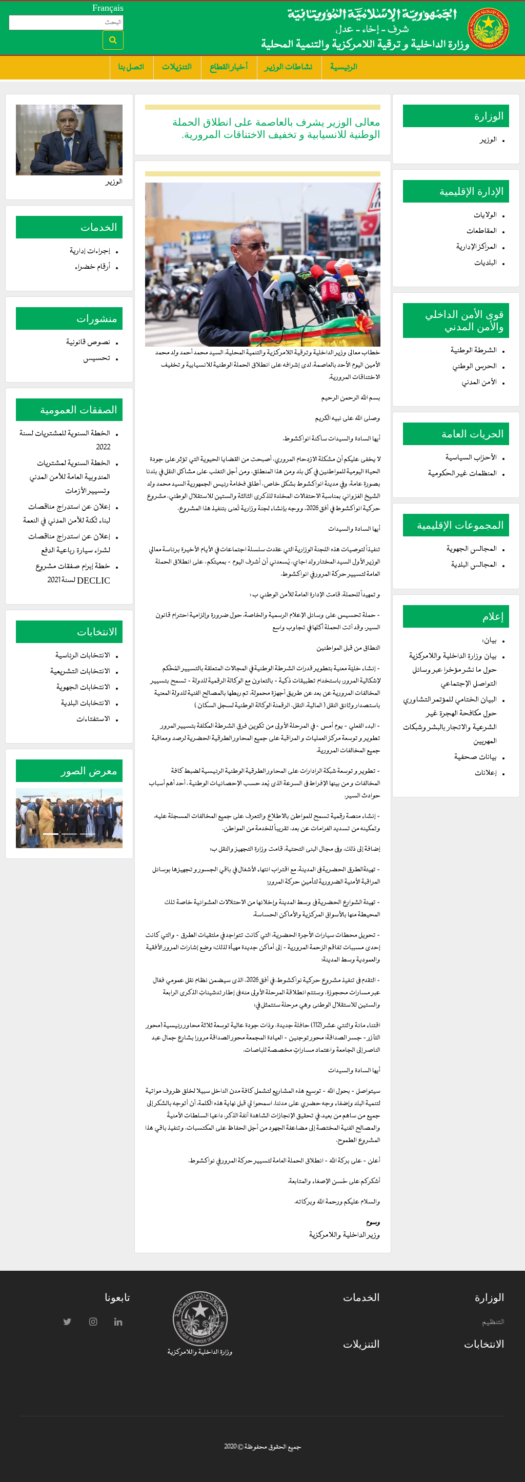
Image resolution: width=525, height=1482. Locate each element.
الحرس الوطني (474, 367)
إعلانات (486, 773)
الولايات (485, 216)
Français (108, 8)
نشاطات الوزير (289, 67)
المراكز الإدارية (476, 247)
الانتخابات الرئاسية (82, 656)
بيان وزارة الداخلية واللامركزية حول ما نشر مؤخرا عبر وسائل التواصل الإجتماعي (453, 670)
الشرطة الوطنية (474, 351)
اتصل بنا (131, 67)
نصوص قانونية (88, 343)
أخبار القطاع (229, 67)
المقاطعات (482, 231)
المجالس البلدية (474, 565)
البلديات (485, 263)
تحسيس (96, 359)
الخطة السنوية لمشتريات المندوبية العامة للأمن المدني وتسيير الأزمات (69, 477)
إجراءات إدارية (90, 251)
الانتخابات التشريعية (80, 672)
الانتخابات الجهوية (83, 688)
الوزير (489, 140)
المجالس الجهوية (472, 549)
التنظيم (493, 1323)
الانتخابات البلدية (85, 704)
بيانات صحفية (475, 758)
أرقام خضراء (92, 267)
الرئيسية (343, 67)
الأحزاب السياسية (471, 458)
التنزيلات (177, 67)
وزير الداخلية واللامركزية (344, 1235)
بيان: (489, 641)
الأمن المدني (479, 383)
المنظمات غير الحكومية (462, 474)
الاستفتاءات (93, 720)
